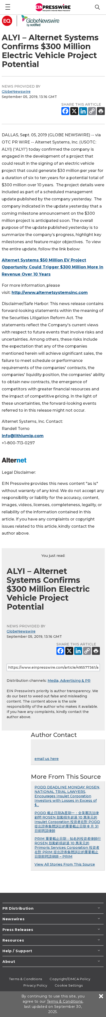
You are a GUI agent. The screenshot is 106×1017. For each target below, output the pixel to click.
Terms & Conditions (25, 979)
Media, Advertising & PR (69, 680)
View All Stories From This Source (65, 864)
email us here (47, 759)
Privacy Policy (35, 985)
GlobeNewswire (16, 91)
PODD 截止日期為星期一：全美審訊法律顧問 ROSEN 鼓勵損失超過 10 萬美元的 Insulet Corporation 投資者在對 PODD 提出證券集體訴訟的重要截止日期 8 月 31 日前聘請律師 (67, 822)
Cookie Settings (69, 985)
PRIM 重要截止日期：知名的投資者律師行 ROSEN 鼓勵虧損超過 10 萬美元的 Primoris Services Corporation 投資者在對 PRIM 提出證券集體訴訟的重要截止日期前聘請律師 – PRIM (68, 847)
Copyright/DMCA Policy (70, 979)
